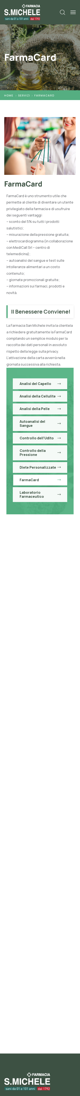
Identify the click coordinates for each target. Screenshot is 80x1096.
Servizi (24, 95)
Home (8, 95)
